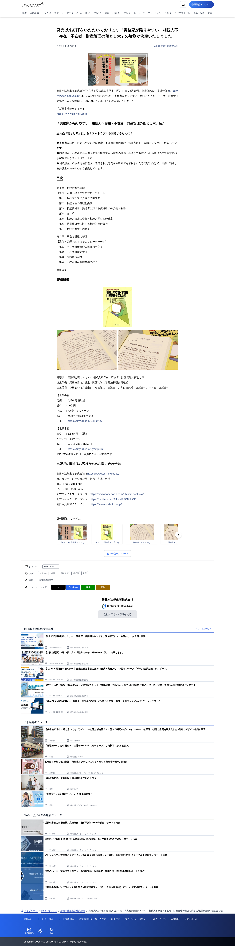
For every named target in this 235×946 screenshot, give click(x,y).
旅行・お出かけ (112, 13)
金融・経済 (198, 13)
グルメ (127, 13)
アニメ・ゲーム (74, 13)
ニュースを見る (202, 629)
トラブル (43, 573)
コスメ (167, 13)
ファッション (154, 13)
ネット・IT (139, 13)
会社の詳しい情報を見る (117, 614)
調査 (210, 13)
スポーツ (58, 13)
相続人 (54, 573)
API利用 (175, 919)
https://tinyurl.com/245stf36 (84, 420)
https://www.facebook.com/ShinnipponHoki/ (117, 494)
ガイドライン (159, 919)
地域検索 (34, 13)
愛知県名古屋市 (46, 580)
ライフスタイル (182, 13)
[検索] (183, 4)
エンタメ (46, 13)
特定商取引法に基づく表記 (92, 919)
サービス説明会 (66, 919)
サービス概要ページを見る (211, 939)
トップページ (31, 910)
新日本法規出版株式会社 (166, 46)
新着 (24, 13)
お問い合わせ (191, 919)
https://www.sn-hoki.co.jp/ (73, 113)
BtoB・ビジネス (93, 13)
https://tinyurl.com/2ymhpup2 (85, 449)
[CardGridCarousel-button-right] (178, 535)
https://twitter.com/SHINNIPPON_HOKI (113, 499)
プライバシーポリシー (136, 919)
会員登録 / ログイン (202, 4)
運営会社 (28, 919)
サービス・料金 (45, 919)
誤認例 (76, 573)
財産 (85, 573)
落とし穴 (65, 573)
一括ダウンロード (119, 553)
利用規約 (115, 919)
